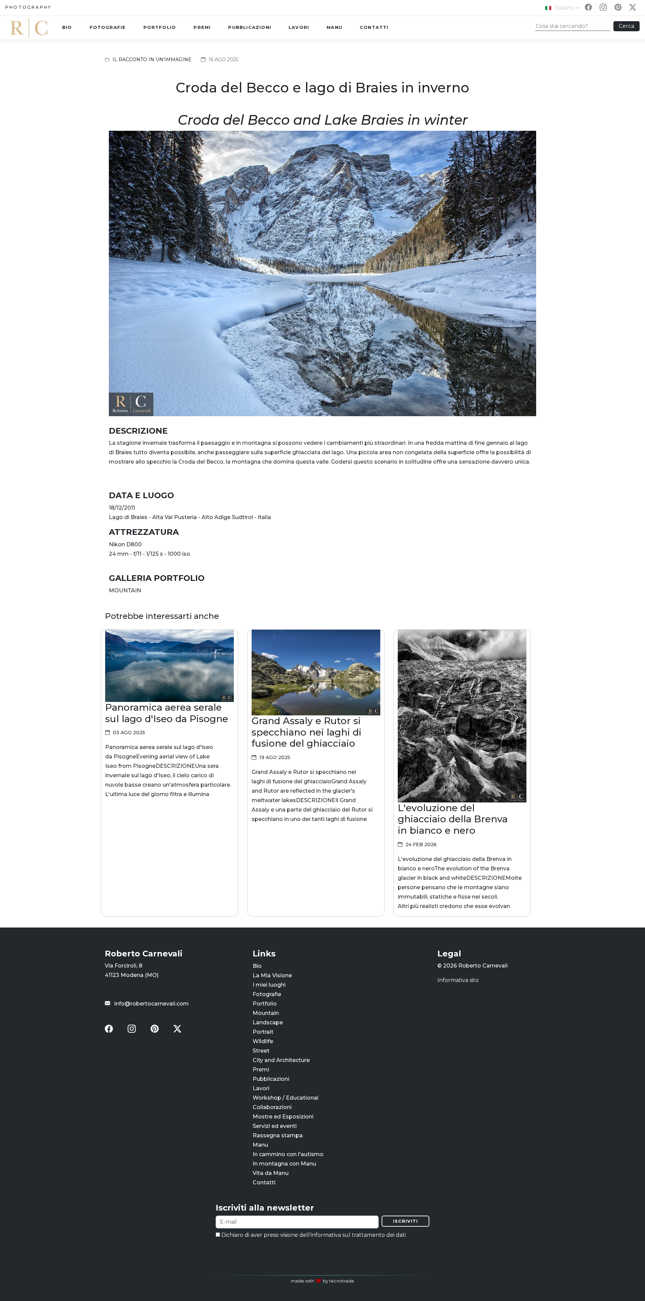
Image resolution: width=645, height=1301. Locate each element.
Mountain (266, 1013)
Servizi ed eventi (275, 1125)
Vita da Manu (271, 1173)
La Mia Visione (272, 975)
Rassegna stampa (278, 1135)
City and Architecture (281, 1060)
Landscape (268, 1022)
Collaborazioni (272, 1107)
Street (261, 1050)
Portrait (263, 1031)
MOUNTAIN (125, 590)
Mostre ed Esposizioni (283, 1116)
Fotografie (108, 27)
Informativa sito (458, 980)
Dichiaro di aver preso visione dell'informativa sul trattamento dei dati (313, 1235)
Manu (334, 27)
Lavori (299, 27)
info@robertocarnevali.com (151, 1003)
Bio (67, 27)
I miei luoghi (269, 984)
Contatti (374, 27)
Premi (202, 27)
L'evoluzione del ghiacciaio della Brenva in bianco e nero (453, 819)
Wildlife (263, 1041)
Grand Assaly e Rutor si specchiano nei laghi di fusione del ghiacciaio (306, 732)
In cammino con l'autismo (288, 1154)
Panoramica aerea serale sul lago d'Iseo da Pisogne (166, 713)
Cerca (626, 26)
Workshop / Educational (285, 1097)
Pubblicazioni (249, 27)
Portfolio (159, 27)
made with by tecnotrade (322, 1281)
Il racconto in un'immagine (152, 59)
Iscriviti (405, 1221)
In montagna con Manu (284, 1163)
